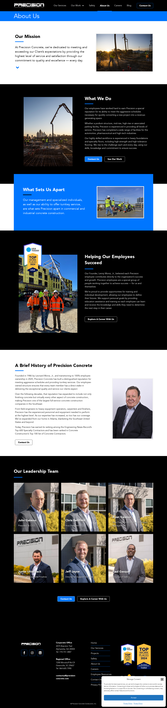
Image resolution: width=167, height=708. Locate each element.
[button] (162, 679)
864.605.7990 (65, 668)
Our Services (60, 5)
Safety (92, 5)
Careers (118, 5)
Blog (129, 5)
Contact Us (145, 5)
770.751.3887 (65, 652)
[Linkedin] (40, 653)
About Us (104, 5)
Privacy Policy (127, 703)
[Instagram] (32, 653)
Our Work (76, 5)
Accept (133, 698)
